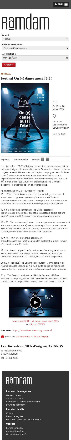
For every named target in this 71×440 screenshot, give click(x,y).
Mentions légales (14, 416)
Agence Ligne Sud (15, 431)
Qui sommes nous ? (16, 434)
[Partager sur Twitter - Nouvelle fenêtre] (47, 159)
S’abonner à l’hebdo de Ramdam (23, 402)
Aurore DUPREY (37, 324)
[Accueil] (25, 21)
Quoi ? (5, 35)
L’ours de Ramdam (15, 405)
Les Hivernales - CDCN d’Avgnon (32, 337)
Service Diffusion (14, 428)
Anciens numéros (14, 399)
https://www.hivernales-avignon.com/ (32, 330)
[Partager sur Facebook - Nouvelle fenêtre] (42, 159)
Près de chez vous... (13, 44)
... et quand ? (9, 54)
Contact (10, 413)
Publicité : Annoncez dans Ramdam (24, 420)
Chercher (8, 65)
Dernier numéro (14, 395)
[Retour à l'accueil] (19, 379)
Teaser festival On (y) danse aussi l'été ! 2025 (35, 321)
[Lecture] (35, 302)
